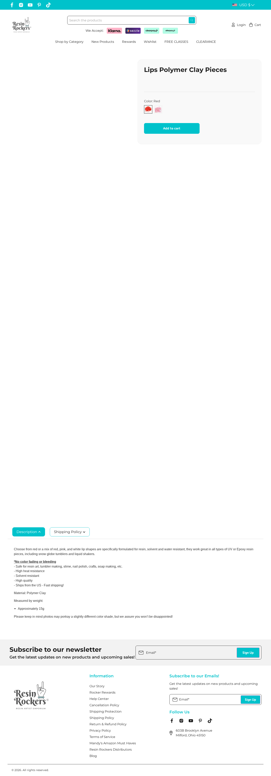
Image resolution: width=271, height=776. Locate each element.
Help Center (99, 699)
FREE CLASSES (176, 42)
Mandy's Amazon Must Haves (112, 743)
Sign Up (248, 653)
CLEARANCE (206, 42)
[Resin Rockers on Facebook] (12, 5)
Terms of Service (102, 737)
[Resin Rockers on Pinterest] (39, 5)
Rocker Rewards (102, 692)
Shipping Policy (68, 532)
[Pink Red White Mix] (158, 109)
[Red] (148, 109)
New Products (102, 42)
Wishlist (150, 42)
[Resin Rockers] (22, 25)
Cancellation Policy (104, 705)
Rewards (129, 42)
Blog (93, 756)
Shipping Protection (105, 711)
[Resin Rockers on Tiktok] (48, 5)
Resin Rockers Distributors (110, 749)
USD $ (244, 5)
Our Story (97, 686)
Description (27, 532)
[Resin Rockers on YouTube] (30, 5)
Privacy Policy (100, 730)
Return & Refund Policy (108, 724)
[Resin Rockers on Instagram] (21, 5)
